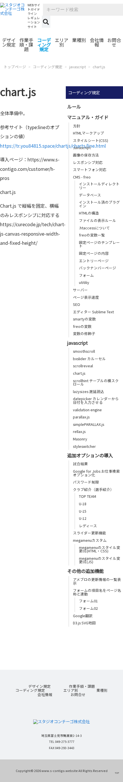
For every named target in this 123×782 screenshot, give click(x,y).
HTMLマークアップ (88, 133)
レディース (88, 525)
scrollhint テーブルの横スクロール (96, 382)
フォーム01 (88, 600)
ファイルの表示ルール (97, 220)
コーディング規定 (44, 45)
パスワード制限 (86, 482)
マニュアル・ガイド (87, 117)
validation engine (87, 409)
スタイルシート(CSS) (90, 140)
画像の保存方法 (86, 155)
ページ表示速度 (86, 297)
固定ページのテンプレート (99, 244)
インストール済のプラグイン (99, 203)
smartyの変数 (84, 319)
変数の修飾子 (84, 333)
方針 (76, 126)
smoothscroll (84, 351)
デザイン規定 (9, 42)
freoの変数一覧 (92, 235)
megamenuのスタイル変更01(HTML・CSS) (99, 549)
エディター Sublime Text (93, 311)
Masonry (80, 439)
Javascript (82, 147)
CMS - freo (82, 177)
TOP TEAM (87, 496)
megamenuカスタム (90, 540)
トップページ (15, 66)
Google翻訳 (83, 615)
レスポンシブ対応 (88, 162)
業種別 (79, 40)
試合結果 (80, 463)
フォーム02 (88, 608)
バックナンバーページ (97, 267)
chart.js (99, 66)
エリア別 (61, 42)
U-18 (82, 503)
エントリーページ (94, 260)
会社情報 (97, 42)
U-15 (82, 511)
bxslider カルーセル (89, 358)
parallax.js (81, 417)
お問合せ (114, 42)
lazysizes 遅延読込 (88, 391)
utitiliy (84, 282)
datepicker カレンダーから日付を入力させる (96, 400)
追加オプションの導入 (90, 455)
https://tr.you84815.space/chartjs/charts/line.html (53, 145)
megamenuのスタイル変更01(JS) (99, 560)
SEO (76, 304)
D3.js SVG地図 (84, 622)
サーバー (80, 289)
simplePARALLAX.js (88, 424)
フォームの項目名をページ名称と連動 (97, 592)
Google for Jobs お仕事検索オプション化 (96, 473)
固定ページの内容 (94, 253)
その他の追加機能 (85, 571)
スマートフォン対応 (89, 169)
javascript (77, 66)
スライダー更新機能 (89, 533)
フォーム (86, 275)
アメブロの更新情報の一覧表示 (97, 581)
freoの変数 (82, 326)
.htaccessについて (94, 227)
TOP (117, 772)
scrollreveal (83, 365)
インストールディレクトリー (99, 185)
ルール (74, 106)
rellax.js (79, 431)
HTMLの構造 (89, 213)
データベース (90, 195)
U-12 (82, 518)
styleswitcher (84, 446)
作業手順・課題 (26, 45)
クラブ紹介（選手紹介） (93, 489)
